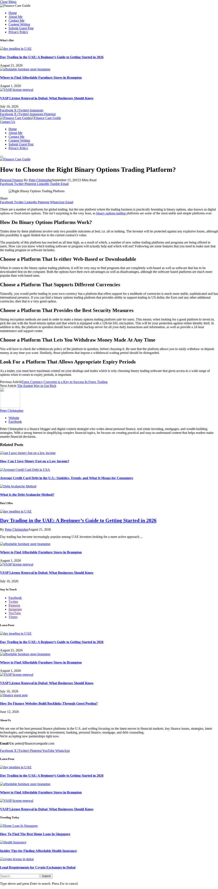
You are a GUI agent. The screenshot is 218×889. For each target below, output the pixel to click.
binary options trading (111, 213)
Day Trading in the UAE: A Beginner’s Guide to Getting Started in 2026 (51, 57)
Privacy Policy (18, 32)
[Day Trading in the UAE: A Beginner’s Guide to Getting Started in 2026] (16, 48)
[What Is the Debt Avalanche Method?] (18, 486)
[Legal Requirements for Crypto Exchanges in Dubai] (17, 859)
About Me (15, 17)
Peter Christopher (40, 180)
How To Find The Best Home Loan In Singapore (35, 834)
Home (13, 13)
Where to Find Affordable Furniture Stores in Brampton (41, 77)
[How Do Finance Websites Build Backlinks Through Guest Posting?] (13, 695)
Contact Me (16, 20)
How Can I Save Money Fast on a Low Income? (34, 461)
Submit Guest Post (21, 28)
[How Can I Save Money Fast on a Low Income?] (28, 453)
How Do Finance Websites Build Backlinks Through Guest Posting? (49, 703)
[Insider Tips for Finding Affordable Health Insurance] (13, 842)
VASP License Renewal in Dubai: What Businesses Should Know (47, 98)
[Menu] (1, 156)
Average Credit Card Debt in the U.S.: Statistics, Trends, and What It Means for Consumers (66, 478)
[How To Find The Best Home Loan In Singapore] (19, 826)
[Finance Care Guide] (30, 118)
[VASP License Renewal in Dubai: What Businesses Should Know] (16, 89)
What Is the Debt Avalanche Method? (27, 494)
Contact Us (7, 122)
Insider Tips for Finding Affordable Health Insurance (38, 851)
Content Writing (19, 24)
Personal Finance (11, 180)
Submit (46, 876)
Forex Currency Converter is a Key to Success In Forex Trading (65, 382)
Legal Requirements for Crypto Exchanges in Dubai (37, 867)
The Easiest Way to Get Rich (36, 386)
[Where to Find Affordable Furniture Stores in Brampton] (25, 69)
